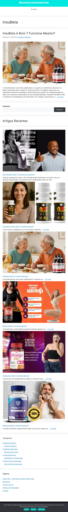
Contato (5, 491)
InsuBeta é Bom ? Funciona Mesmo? (29, 33)
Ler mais (60, 97)
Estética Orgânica (10, 446)
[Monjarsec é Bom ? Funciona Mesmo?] (34, 352)
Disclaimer (6, 482)
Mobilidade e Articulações (13, 458)
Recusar (33, 509)
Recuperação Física (11, 452)
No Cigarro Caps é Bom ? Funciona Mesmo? (18, 226)
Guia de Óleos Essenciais (13, 464)
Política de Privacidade (11, 488)
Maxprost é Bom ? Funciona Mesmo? (16, 426)
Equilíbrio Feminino (9, 443)
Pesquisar (59, 109)
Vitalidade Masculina (10, 449)
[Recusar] (66, 507)
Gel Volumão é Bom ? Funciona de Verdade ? (19, 174)
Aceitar (26, 509)
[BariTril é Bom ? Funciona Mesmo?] (34, 302)
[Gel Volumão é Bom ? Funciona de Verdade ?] (34, 151)
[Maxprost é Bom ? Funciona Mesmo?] (34, 402)
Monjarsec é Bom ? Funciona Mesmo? (16, 376)
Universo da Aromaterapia (12, 461)
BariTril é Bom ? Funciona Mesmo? (15, 326)
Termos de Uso (8, 485)
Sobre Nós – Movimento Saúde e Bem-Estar (18, 479)
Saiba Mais (41, 509)
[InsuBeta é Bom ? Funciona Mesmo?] (34, 253)
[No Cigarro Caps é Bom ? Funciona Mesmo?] (34, 203)
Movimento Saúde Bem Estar (34, 2)
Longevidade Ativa (9, 455)
